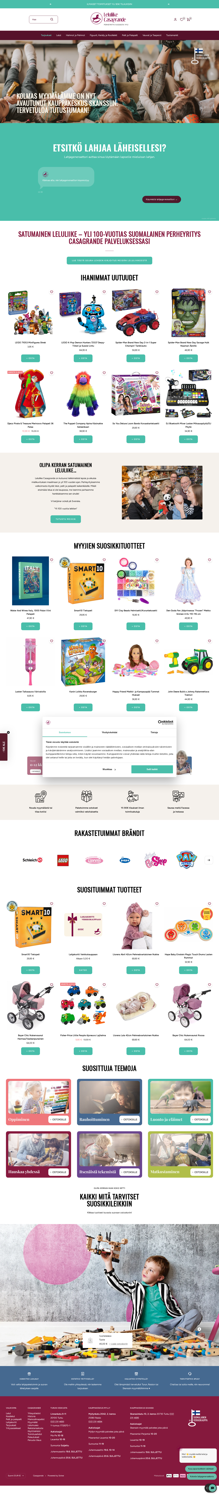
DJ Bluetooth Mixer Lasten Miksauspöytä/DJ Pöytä (188, 425)
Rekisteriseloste (35, 1428)
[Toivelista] (181, 19)
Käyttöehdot (34, 1431)
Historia (31, 1416)
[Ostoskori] (188, 19)
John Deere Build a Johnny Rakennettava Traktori (188, 693)
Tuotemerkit (172, 35)
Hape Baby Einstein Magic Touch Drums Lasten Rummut (188, 956)
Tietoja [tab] (154, 732)
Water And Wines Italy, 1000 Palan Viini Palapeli (30, 612)
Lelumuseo (33, 1425)
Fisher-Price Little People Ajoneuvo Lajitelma (83, 1035)
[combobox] (43, 19)
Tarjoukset (46, 35)
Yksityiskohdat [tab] (109, 732)
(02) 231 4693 (57, 1421)
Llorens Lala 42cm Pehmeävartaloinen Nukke (136, 1035)
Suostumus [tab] (65, 732)
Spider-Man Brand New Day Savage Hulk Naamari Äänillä (188, 344)
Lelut (58, 35)
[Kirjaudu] (175, 19)
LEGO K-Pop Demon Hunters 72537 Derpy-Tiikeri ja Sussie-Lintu (83, 344)
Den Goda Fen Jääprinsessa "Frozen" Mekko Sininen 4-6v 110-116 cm (188, 612)
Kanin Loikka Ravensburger (83, 691)
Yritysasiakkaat (13, 1428)
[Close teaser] (8, 732)
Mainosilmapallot (36, 1419)
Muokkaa (107, 769)
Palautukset (33, 1437)
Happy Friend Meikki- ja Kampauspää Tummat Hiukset (135, 693)
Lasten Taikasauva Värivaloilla (30, 691)
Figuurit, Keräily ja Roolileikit (103, 35)
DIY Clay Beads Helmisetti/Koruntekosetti (136, 610)
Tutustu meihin (66, 519)
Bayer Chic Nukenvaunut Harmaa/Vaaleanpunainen (31, 1037)
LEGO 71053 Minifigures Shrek (30, 342)
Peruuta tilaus (34, 1440)
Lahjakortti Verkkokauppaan (83, 954)
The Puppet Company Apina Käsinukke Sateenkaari (83, 425)
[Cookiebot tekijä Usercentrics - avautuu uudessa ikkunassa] (160, 722)
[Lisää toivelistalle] (51, 291)
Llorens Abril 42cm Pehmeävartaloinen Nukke (136, 954)
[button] (3, 747)
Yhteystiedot (34, 1413)
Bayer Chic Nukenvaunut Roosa (188, 1035)
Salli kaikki (152, 769)
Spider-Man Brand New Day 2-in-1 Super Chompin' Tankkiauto (135, 344)
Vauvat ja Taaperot (152, 35)
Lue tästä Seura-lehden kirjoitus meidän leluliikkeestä (109, 260)
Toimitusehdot (35, 1434)
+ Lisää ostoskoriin (118, 1344)
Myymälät (33, 1422)
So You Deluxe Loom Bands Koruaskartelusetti (135, 423)
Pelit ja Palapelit (130, 35)
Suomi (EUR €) (14, 1476)
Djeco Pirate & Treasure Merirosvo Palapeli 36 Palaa (30, 425)
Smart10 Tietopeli (83, 610)
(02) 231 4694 (95, 1421)
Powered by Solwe (56, 1476)
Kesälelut (10, 1416)
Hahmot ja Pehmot (75, 35)
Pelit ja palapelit (14, 1419)
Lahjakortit (11, 1422)
